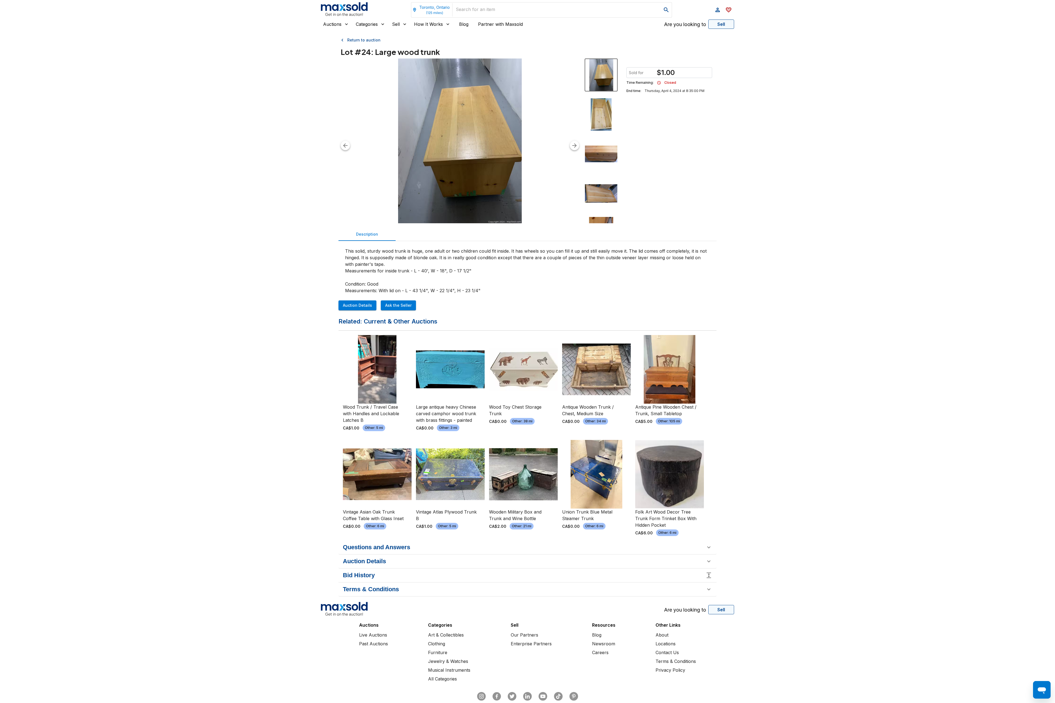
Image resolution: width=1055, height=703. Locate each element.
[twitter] (512, 696)
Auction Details (357, 305)
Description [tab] (367, 234)
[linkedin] (527, 696)
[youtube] (542, 696)
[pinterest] (573, 696)
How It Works (428, 24)
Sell (396, 24)
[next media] (574, 145)
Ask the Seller (398, 305)
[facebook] (496, 696)
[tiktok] (558, 696)
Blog (463, 24)
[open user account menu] (717, 10)
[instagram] (481, 696)
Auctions (332, 24)
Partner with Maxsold (500, 24)
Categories (367, 24)
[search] (666, 9)
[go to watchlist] (728, 10)
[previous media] (345, 145)
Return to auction (364, 40)
